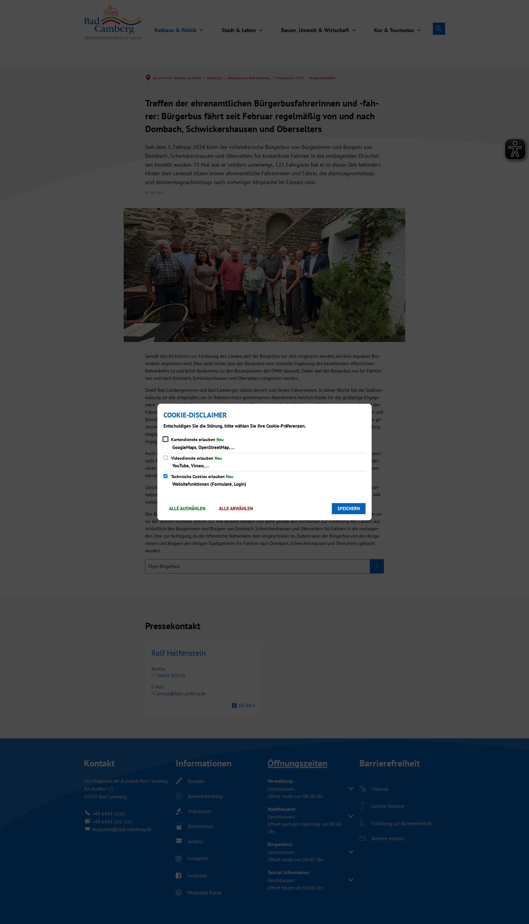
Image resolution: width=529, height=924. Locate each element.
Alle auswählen (187, 508)
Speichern (348, 508)
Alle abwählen (236, 508)
